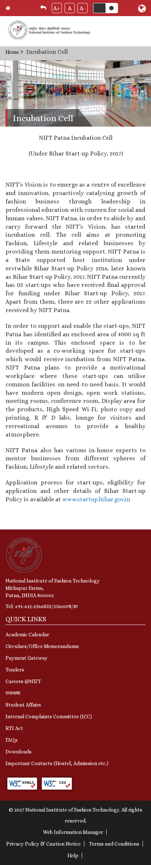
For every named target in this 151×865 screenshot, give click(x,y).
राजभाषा (12, 693)
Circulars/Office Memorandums (42, 646)
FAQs (11, 740)
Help (72, 855)
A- (82, 8)
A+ (56, 8)
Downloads (18, 751)
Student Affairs (23, 705)
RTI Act (14, 728)
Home (12, 52)
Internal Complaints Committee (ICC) (48, 716)
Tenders (14, 670)
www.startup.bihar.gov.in (96, 499)
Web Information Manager (73, 832)
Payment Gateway (26, 658)
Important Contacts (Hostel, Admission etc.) (56, 763)
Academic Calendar (27, 634)
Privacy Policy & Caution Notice (43, 844)
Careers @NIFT (23, 681)
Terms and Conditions (114, 844)
